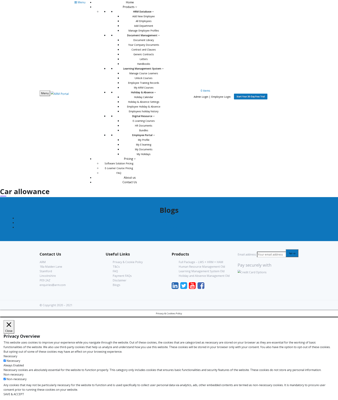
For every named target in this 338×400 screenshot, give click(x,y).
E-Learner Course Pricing (119, 168)
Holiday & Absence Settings (143, 101)
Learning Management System (142, 68)
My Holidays (144, 154)
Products (129, 7)
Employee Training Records (143, 82)
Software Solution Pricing (119, 163)
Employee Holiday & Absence (143, 106)
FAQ (118, 173)
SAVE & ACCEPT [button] (14, 394)
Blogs (116, 285)
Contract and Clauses (144, 49)
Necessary (13, 361)
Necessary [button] (10, 356)
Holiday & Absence (142, 92)
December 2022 (172, 218)
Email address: (247, 254)
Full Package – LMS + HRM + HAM (201, 262)
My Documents (143, 149)
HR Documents (143, 125)
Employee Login (221, 96)
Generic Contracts (143, 54)
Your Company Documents (143, 44)
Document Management (142, 35)
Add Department (143, 25)
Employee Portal (142, 135)
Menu (45, 93)
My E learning (143, 144)
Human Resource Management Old (202, 267)
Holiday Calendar (143, 97)
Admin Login (201, 96)
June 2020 (172, 227)
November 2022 (172, 223)
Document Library (143, 40)
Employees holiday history (143, 111)
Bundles (143, 130)
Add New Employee (143, 16)
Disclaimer (119, 280)
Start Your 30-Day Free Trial (251, 96)
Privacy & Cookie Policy (128, 262)
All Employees (144, 21)
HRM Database (142, 11)
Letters (144, 59)
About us (130, 177)
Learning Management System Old (201, 271)
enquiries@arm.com (53, 285)
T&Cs (116, 267)
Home (130, 2)
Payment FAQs (122, 276)
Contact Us (130, 182)
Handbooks (143, 63)
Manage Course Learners (143, 73)
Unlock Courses (143, 78)
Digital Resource (142, 116)
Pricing (129, 159)
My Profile (143, 139)
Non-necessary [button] (14, 374)
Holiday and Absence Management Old (204, 276)
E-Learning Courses (144, 120)
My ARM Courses (144, 87)
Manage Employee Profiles (143, 30)
